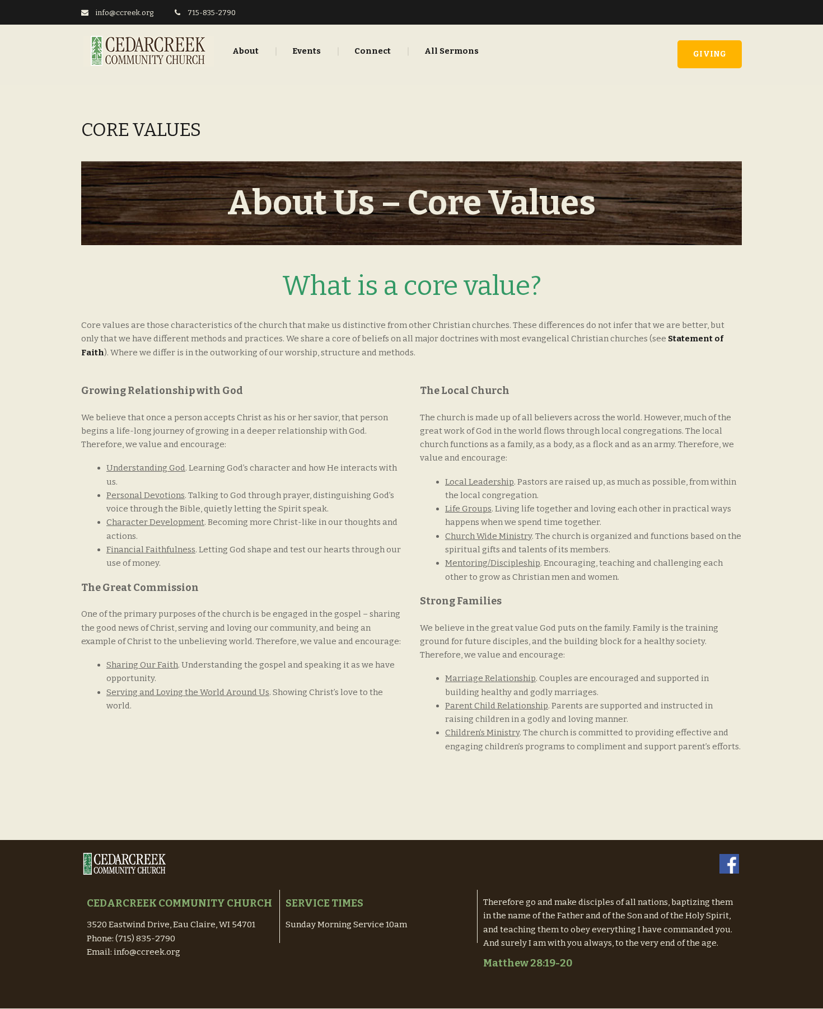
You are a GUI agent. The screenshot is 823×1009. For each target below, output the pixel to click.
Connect (372, 51)
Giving (709, 54)
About (245, 51)
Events (306, 51)
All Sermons (451, 51)
